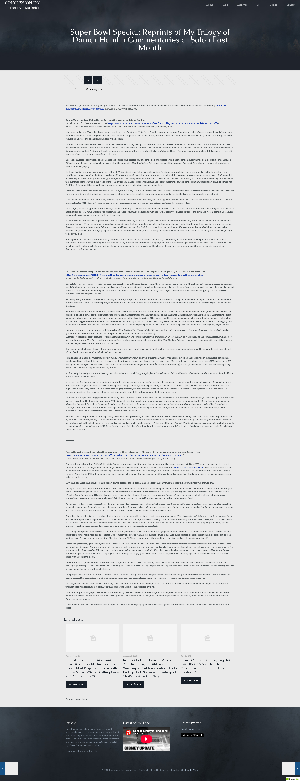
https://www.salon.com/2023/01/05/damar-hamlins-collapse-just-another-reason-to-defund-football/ (163, 123)
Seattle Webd (191, 770)
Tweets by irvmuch (190, 728)
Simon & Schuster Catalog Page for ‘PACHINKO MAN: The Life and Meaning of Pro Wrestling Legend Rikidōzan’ (205, 666)
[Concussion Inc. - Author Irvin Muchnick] (22, 4)
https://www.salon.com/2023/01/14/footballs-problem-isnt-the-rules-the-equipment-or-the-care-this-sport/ (124, 455)
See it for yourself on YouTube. (189, 467)
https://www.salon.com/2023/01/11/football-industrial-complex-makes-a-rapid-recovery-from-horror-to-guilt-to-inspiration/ (135, 275)
